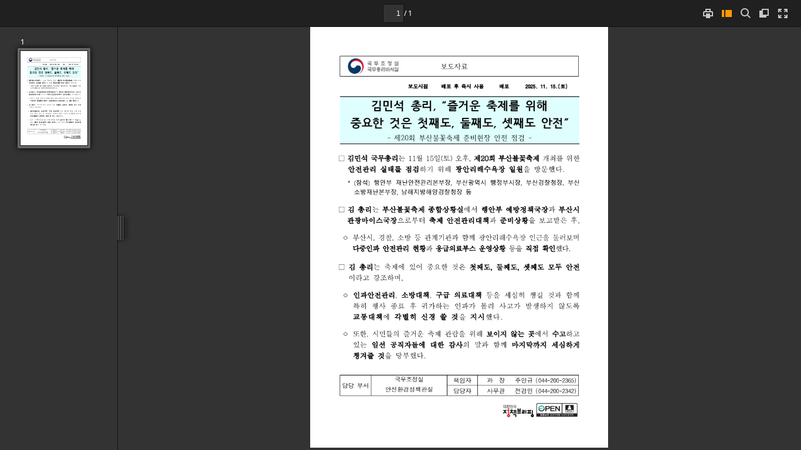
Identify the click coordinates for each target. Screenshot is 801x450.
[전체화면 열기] (782, 13)
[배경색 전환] (764, 13)
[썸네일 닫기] (726, 13)
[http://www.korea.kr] (518, 411)
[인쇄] (707, 13)
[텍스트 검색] (745, 13)
